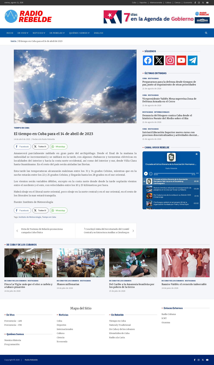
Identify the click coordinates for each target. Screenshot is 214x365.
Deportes (143, 2)
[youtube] (181, 60)
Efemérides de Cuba (119, 333)
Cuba (134, 2)
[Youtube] (207, 2)
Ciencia (177, 2)
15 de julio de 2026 (117, 291)
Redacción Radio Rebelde (43, 139)
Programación (12, 344)
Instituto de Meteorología (30, 217)
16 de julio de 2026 (65, 288)
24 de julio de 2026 (12, 291)
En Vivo (22, 33)
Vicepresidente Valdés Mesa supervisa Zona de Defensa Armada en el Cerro (169, 100)
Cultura (168, 2)
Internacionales (156, 2)
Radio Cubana (169, 314)
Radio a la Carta (117, 337)
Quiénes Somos (78, 33)
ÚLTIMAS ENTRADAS (156, 73)
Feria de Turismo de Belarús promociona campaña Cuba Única (42, 231)
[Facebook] (195, 2)
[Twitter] (203, 2)
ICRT (164, 318)
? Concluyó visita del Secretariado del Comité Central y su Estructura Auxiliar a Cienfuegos (106, 231)
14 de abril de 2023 (22, 139)
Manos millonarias (68, 284)
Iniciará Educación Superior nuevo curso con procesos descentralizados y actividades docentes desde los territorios (170, 135)
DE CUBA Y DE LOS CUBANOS (22, 244)
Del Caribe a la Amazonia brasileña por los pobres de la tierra (131, 286)
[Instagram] (199, 2)
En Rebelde (56, 33)
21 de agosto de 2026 (151, 88)
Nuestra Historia (12, 340)
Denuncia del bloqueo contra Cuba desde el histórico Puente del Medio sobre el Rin (167, 117)
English (98, 33)
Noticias (38, 33)
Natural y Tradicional (120, 325)
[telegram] (192, 60)
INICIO (10, 33)
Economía (188, 2)
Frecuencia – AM (13, 321)
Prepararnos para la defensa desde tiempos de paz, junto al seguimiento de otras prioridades (169, 83)
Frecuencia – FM (13, 325)
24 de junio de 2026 (170, 288)
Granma (166, 322)
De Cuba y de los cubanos (15, 281)
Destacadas (153, 78)
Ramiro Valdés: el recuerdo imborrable (184, 284)
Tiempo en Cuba (21, 127)
